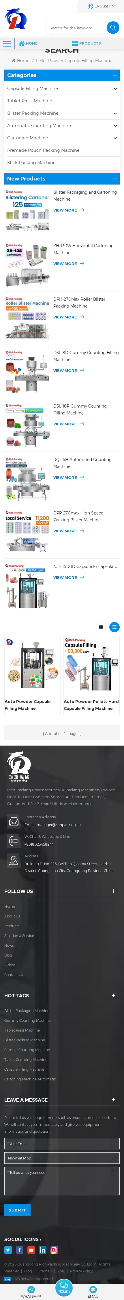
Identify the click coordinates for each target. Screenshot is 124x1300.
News (9, 945)
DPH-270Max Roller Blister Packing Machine (79, 303)
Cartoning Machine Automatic (30, 1079)
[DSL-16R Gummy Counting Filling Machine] (27, 426)
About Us (12, 916)
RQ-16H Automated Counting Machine (82, 463)
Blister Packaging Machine (26, 1011)
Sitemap (44, 1271)
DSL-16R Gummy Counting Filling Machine (80, 410)
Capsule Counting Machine (27, 1050)
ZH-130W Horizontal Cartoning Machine (83, 249)
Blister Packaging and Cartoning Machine (85, 196)
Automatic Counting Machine (39, 125)
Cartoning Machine (27, 138)
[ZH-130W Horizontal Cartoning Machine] (27, 265)
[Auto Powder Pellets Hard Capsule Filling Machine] (91, 664)
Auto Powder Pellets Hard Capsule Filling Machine (91, 705)
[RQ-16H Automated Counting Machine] (27, 479)
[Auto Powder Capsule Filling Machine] (32, 664)
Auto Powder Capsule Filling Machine (28, 705)
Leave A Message (64, 1288)
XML (61, 1271)
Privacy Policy (81, 1271)
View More (65, 210)
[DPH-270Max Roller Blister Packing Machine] (27, 319)
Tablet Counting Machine (25, 1059)
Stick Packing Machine (31, 162)
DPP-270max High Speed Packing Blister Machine (78, 516)
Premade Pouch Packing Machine (43, 150)
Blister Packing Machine (33, 113)
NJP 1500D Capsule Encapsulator (86, 566)
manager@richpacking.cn (59, 825)
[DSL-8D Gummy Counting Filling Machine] (27, 372)
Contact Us (13, 975)
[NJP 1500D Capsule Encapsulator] (27, 586)
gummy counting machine (27, 1020)
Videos (9, 965)
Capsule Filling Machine (32, 88)
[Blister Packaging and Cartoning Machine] (27, 212)
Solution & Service (19, 936)
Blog (8, 955)
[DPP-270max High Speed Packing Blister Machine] (27, 533)
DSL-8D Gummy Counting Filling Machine (86, 356)
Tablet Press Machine (29, 100)
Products (90, 43)
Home (31, 43)
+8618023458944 (39, 844)
